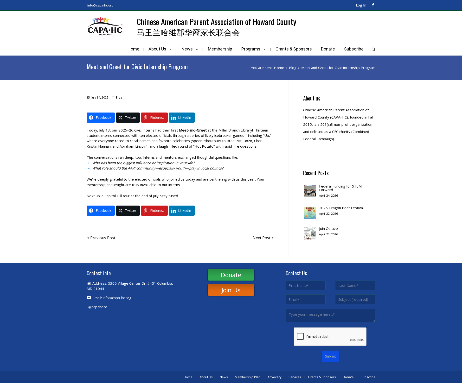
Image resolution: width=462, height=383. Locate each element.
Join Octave (328, 228)
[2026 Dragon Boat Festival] (310, 212)
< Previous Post (101, 237)
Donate (231, 275)
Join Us (230, 290)
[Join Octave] (310, 233)
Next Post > (263, 237)
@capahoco (97, 306)
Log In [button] (361, 5)
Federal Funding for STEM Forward (340, 188)
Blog (119, 97)
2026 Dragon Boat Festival (341, 207)
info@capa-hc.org (100, 5)
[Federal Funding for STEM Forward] (310, 190)
